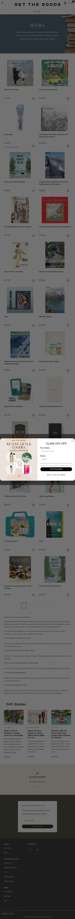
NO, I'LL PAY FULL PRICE (56, 475)
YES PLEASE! (56, 469)
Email (42, 456)
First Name (45, 448)
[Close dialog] (73, 440)
